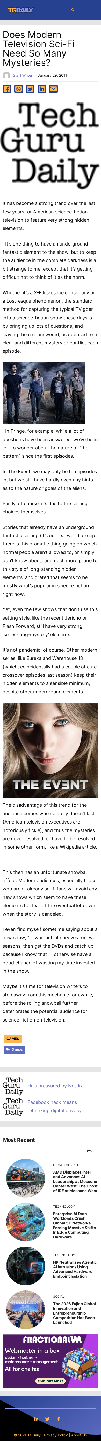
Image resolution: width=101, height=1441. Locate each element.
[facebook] (7, 89)
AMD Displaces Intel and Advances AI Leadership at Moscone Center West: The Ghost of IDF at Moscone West (75, 1181)
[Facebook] (58, 1418)
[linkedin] (42, 89)
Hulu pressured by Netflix (55, 1085)
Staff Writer (22, 75)
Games (12, 1038)
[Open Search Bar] (73, 10)
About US (79, 1435)
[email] (53, 89)
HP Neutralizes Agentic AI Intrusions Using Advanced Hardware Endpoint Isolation (75, 1269)
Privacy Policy (56, 1435)
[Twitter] (47, 1418)
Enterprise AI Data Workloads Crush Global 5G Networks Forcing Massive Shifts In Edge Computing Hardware (74, 1225)
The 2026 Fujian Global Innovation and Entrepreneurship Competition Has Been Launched (74, 1313)
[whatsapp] (18, 89)
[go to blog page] (89, 1151)
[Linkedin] (36, 1418)
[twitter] (30, 89)
